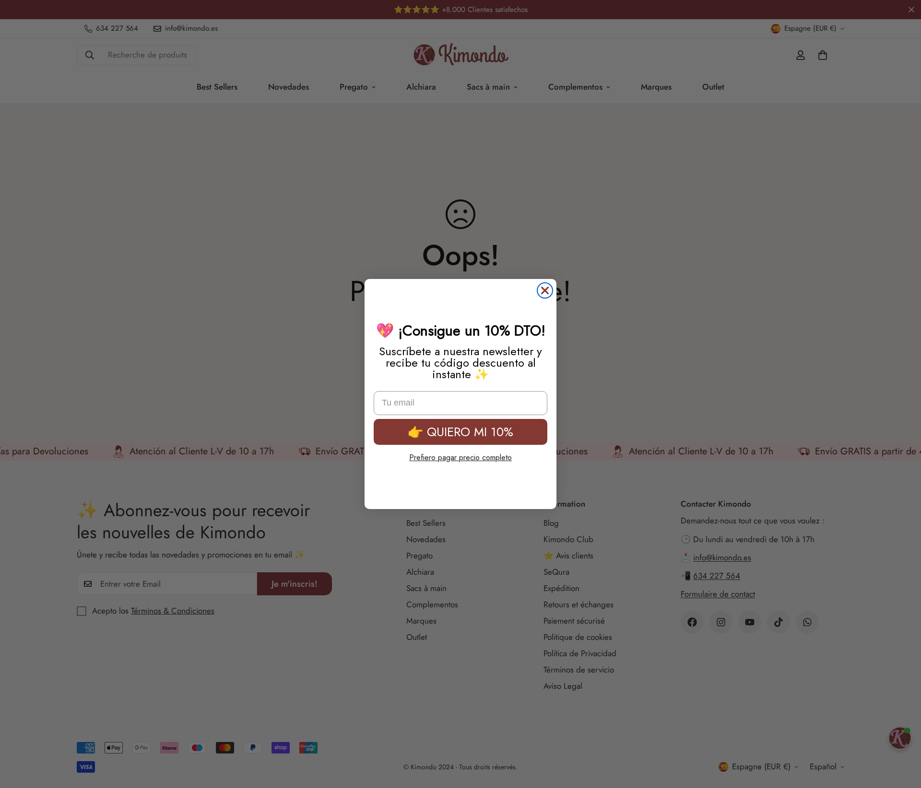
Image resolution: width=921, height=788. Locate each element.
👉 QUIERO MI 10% (460, 432)
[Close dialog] (545, 290)
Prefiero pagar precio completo (460, 457)
